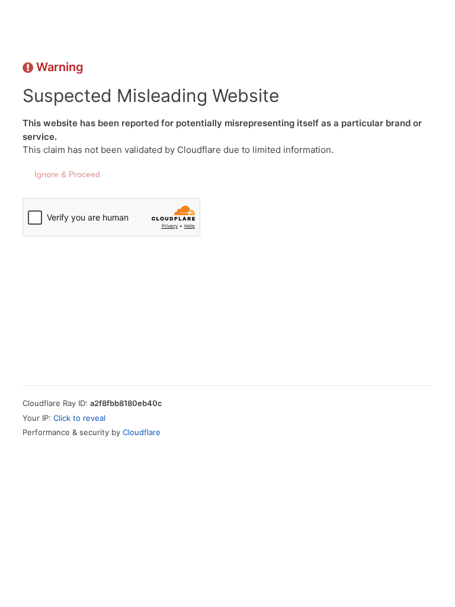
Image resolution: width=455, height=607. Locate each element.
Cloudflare (142, 432)
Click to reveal (79, 418)
